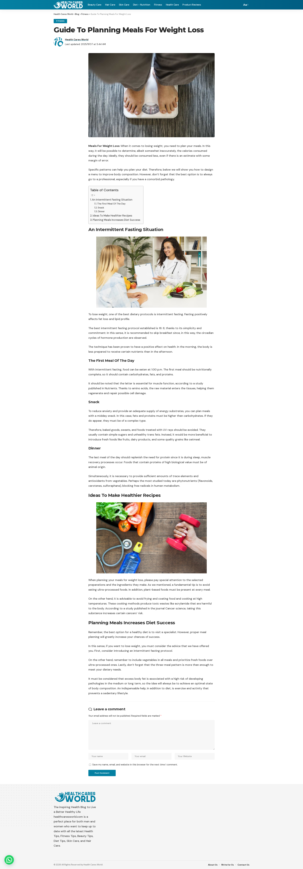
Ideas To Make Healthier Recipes (112, 215)
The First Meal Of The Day (111, 203)
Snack (101, 207)
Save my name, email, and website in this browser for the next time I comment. (135, 764)
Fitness (60, 21)
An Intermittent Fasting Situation (112, 199)
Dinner (101, 211)
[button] (9, 860)
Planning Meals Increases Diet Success (116, 220)
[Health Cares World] (68, 4)
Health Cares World (76, 39)
